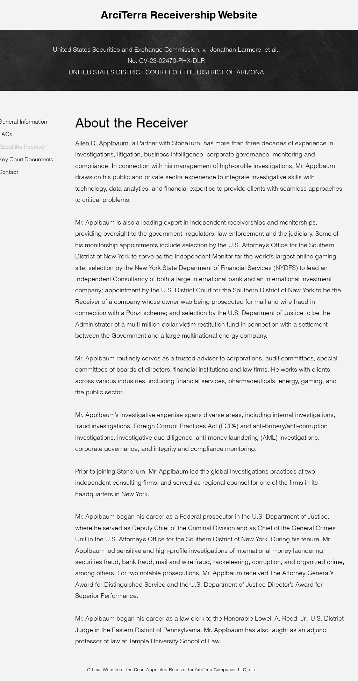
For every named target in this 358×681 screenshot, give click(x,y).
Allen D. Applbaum (101, 143)
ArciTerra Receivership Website (179, 14)
